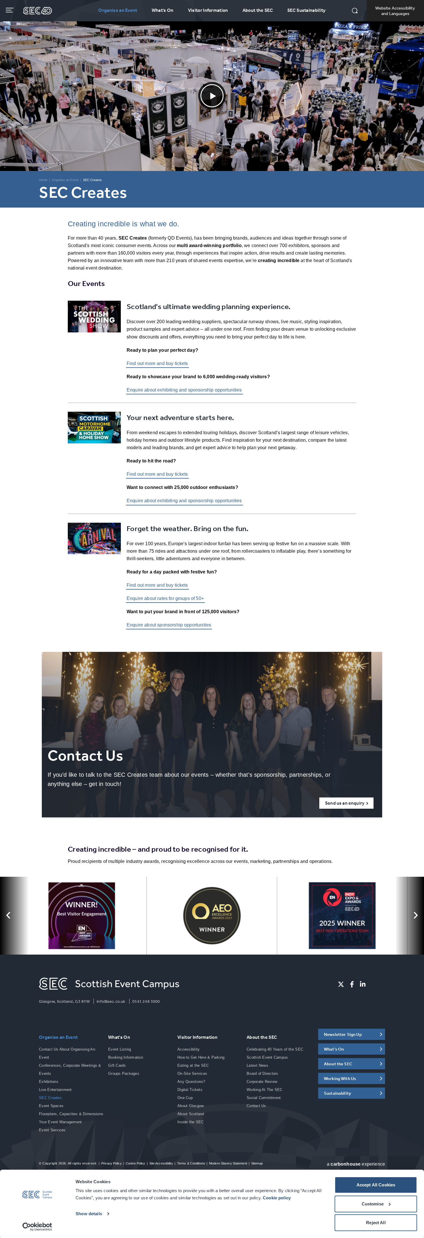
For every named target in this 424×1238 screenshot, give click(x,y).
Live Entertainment (55, 1090)
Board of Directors (262, 1073)
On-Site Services (192, 1073)
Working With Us (340, 1078)
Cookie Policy (135, 1163)
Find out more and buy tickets (157, 363)
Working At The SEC (265, 1090)
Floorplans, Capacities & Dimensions (71, 1114)
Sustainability (337, 1093)
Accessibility (188, 1049)
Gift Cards (117, 1065)
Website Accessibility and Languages (395, 10)
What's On (163, 10)
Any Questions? (191, 1081)
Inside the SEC (190, 1122)
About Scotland (190, 1114)
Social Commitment (264, 1098)
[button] (354, 11)
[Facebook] (352, 984)
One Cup (185, 1098)
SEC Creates (50, 1098)
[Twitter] (341, 984)
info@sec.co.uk (111, 1001)
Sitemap (257, 1163)
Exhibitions (48, 1081)
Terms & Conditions (191, 1163)
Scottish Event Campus (267, 1057)
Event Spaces (51, 1106)
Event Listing (119, 1049)
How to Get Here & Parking (201, 1057)
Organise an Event (117, 10)
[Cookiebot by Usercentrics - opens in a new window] (37, 1226)
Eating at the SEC (193, 1065)
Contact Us (256, 1106)
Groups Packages (123, 1073)
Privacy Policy (111, 1163)
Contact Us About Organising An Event (67, 1053)
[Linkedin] (362, 984)
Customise (373, 1203)
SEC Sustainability (306, 10)
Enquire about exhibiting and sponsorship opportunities (184, 389)
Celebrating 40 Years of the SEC (275, 1049)
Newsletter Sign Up (343, 1034)
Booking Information (125, 1057)
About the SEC (258, 10)
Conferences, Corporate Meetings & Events (70, 1069)
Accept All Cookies (376, 1184)
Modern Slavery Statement (228, 1163)
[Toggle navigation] (10, 10)
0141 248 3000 (146, 1001)
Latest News (257, 1065)
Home (43, 180)
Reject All (376, 1222)
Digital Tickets (189, 1090)
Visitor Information (208, 10)
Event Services (52, 1130)
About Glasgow (190, 1106)
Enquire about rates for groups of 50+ (165, 598)
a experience (356, 1164)
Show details (89, 1213)
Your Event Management (60, 1122)
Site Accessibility (161, 1163)
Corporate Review (262, 1081)
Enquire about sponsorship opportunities (169, 624)
